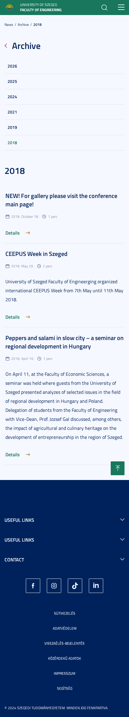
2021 (12, 112)
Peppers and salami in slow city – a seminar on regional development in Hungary (64, 341)
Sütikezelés (64, 613)
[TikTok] (75, 586)
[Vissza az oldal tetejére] (117, 468)
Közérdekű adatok (64, 658)
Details (12, 232)
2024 (12, 96)
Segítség (64, 688)
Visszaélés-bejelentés (64, 643)
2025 (12, 81)
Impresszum (64, 673)
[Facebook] (33, 586)
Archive (23, 24)
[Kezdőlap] (9, 6)
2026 (12, 66)
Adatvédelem (64, 628)
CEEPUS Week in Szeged (36, 253)
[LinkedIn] (96, 586)
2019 (12, 127)
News (8, 24)
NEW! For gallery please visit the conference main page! (61, 199)
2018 (37, 24)
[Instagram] (54, 586)
